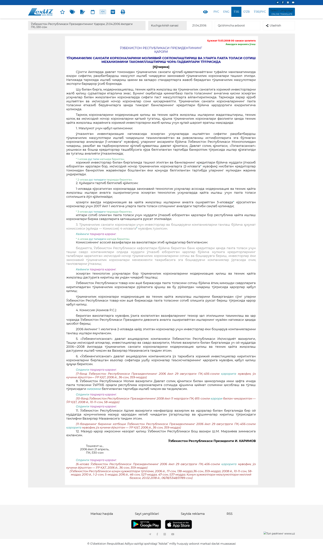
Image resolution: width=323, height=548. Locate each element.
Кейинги (82, 234)
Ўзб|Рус (260, 11)
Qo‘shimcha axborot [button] (231, 25)
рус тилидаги (97, 179)
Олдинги (82, 369)
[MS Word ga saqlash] (113, 12)
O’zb (246, 11)
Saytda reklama (193, 514)
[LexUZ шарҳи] (83, 12)
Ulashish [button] (275, 25)
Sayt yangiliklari (147, 514)
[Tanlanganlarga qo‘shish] (62, 12)
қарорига (229, 373)
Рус (216, 11)
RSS (229, 514)
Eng (226, 11)
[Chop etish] (123, 12)
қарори (217, 398)
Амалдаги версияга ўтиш (241, 44)
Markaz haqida (102, 514)
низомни (94, 389)
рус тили (94, 159)
